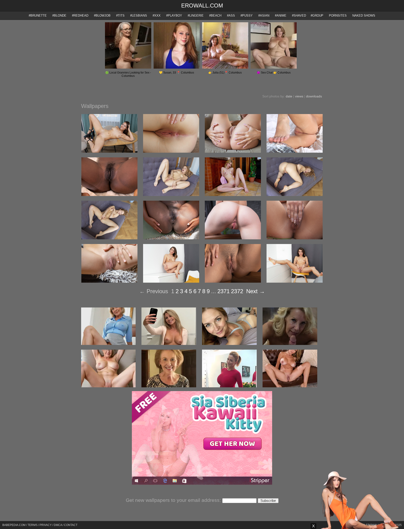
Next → (255, 291)
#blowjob (102, 15)
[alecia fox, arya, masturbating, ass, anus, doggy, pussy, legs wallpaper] (295, 195)
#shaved (299, 15)
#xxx (157, 15)
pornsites (338, 15)
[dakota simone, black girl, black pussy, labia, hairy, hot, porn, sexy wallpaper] (109, 195)
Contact (70, 525)
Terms (32, 525)
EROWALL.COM (202, 5)
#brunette (38, 15)
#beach (215, 15)
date (289, 96)
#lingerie (196, 15)
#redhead (80, 15)
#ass (231, 15)
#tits (120, 15)
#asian (263, 15)
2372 (237, 291)
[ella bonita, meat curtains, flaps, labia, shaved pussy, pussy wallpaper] (109, 281)
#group (317, 15)
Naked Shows (363, 15)
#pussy (247, 15)
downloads (314, 96)
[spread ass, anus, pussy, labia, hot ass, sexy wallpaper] (233, 151)
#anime (280, 15)
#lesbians (138, 15)
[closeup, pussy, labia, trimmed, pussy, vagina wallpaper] (233, 281)
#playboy (174, 15)
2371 (223, 291)
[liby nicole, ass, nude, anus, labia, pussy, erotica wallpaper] (233, 238)
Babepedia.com (13, 525)
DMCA (58, 525)
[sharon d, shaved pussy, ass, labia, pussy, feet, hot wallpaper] (295, 151)
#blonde (59, 15)
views (299, 96)
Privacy (46, 525)
